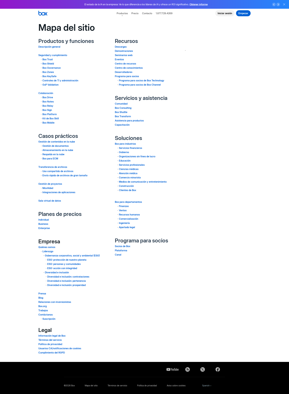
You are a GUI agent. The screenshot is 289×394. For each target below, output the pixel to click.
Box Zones (48, 72)
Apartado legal (127, 227)
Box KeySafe (49, 76)
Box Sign (47, 109)
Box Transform (123, 116)
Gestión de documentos (55, 145)
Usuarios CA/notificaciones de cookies (59, 348)
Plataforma (121, 250)
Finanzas (124, 206)
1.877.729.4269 (164, 13)
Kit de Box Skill (50, 118)
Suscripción (48, 318)
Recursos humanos (129, 214)
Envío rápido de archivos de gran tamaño (64, 175)
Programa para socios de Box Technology (141, 80)
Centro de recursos (125, 63)
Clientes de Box (127, 190)
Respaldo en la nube (53, 154)
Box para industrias (125, 143)
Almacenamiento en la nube (57, 150)
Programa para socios (127, 76)
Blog (40, 297)
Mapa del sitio (91, 385)
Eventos (119, 59)
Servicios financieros (130, 147)
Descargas (121, 46)
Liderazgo (47, 251)
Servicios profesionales (132, 164)
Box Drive (47, 97)
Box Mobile (48, 122)
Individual (43, 219)
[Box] (42, 13)
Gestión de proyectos (50, 183)
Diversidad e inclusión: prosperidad (66, 285)
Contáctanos (45, 314)
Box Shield (48, 63)
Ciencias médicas (128, 169)
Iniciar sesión (225, 13)
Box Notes (48, 101)
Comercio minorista (130, 177)
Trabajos (43, 310)
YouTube (172, 369)
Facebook (217, 369)
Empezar (243, 13)
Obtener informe (199, 4)
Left (274, 4)
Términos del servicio (50, 339)
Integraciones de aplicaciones (58, 192)
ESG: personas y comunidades (64, 263)
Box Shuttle (121, 112)
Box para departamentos (128, 201)
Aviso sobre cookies (176, 385)
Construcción (126, 185)
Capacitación (122, 124)
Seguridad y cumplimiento (52, 55)
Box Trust (47, 59)
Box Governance (51, 67)
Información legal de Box (51, 335)
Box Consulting (123, 107)
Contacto (147, 13)
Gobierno (124, 152)
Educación (125, 160)
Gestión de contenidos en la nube (56, 141)
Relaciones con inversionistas (54, 301)
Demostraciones (124, 50)
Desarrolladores (123, 72)
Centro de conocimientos (129, 67)
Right (278, 4)
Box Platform (49, 114)
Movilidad (47, 188)
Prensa (42, 293)
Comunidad (121, 103)
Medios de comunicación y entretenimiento (143, 181)
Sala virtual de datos (49, 200)
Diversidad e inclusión (57, 272)
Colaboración (45, 93)
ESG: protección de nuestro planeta (66, 259)
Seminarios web (123, 55)
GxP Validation (50, 84)
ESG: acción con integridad (62, 268)
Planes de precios (60, 214)
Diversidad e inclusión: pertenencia (66, 280)
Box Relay (47, 105)
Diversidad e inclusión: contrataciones (68, 276)
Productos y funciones (66, 41)
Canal (118, 254)
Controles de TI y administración (60, 80)
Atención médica (128, 173)
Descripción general (49, 46)
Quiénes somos (46, 247)
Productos (122, 13)
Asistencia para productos (129, 120)
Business (43, 223)
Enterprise (44, 228)
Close (284, 4)
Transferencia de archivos (52, 166)
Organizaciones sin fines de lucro (137, 156)
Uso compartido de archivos (57, 171)
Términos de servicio (117, 385)
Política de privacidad (50, 344)
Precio (134, 13)
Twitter (202, 369)
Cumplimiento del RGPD (51, 352)
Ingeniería (124, 222)
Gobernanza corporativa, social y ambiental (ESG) (72, 255)
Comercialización (128, 218)
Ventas (123, 210)
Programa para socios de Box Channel (140, 84)
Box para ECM (50, 158)
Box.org (42, 306)
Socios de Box (122, 246)
